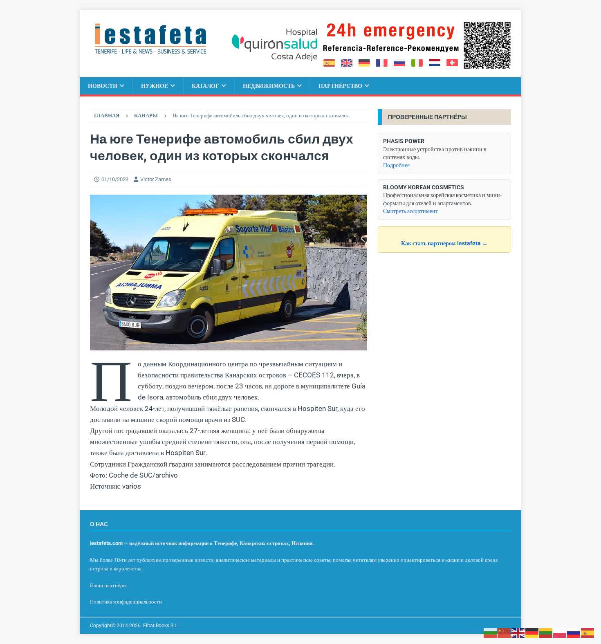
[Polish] (560, 632)
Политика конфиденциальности (126, 602)
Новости (102, 86)
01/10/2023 (114, 179)
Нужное (154, 86)
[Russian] (574, 632)
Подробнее (396, 165)
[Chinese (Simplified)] (504, 632)
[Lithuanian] (546, 632)
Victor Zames (155, 179)
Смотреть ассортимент (410, 211)
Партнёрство (340, 86)
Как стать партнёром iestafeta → (444, 243)
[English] (518, 632)
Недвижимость (269, 86)
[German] (532, 632)
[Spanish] (588, 632)
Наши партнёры (108, 585)
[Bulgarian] (491, 632)
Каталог (205, 86)
